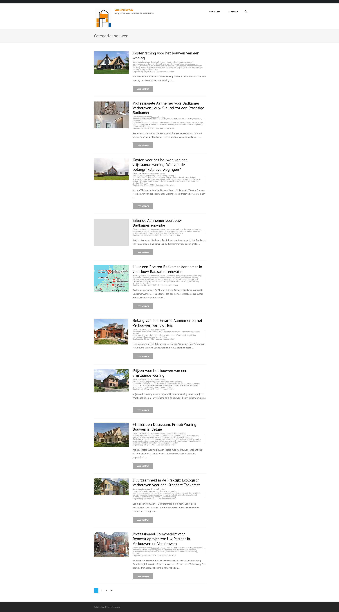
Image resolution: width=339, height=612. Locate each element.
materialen (160, 67)
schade (160, 233)
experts (158, 437)
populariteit (153, 441)
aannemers (137, 383)
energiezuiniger (148, 437)
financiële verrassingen (177, 66)
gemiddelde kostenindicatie (167, 179)
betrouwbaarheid (173, 277)
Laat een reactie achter (165, 71)
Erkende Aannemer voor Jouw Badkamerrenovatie (157, 223)
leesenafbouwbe (158, 62)
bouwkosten (184, 177)
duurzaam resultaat (140, 124)
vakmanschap (169, 233)
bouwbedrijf (172, 119)
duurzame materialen (141, 385)
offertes (159, 279)
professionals (182, 181)
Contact (233, 11)
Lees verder (143, 89)
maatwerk (161, 551)
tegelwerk (175, 281)
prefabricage (195, 441)
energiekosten (156, 385)
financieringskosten (194, 66)
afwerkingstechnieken (168, 64)
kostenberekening (148, 279)
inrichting (136, 67)
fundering (189, 437)
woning (189, 62)
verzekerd (179, 233)
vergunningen (197, 67)
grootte (192, 179)
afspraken (146, 335)
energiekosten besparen (152, 495)
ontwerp (167, 279)
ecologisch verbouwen (172, 493)
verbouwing (137, 120)
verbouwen (137, 283)
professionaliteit (185, 279)
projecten (137, 126)
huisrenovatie (138, 551)
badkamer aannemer (141, 277)
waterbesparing (169, 497)
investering (145, 67)
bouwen (170, 62)
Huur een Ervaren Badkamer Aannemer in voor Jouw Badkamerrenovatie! (167, 269)
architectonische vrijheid (142, 435)
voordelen (174, 443)
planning (199, 124)
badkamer (146, 119)
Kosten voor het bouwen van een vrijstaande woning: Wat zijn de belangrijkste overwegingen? (160, 164)
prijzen (183, 62)
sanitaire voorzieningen (161, 281)
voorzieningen (138, 387)
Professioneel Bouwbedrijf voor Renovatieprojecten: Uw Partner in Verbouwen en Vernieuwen (161, 538)
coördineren (186, 277)
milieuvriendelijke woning (190, 439)
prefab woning (164, 441)
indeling (171, 124)
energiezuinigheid (140, 179)
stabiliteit (144, 443)
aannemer (137, 119)
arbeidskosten (183, 64)
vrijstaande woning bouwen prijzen (159, 387)
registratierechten (184, 67)
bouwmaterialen (146, 66)
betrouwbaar (192, 122)
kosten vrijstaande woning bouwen (146, 181)
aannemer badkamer (150, 231)
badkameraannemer (158, 277)
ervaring (152, 124)
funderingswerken (140, 439)
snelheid (136, 443)
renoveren (197, 119)
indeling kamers (154, 439)
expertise (137, 279)
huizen (176, 433)
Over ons (214, 11)
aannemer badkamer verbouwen (155, 122)
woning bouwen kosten (149, 69)
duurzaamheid (175, 435)
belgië (168, 177)
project (195, 279)
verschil (136, 553)
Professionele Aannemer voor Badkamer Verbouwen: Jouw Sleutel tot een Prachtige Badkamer (168, 107)
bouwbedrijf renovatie (167, 550)
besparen (194, 64)
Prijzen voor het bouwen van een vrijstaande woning (160, 373)
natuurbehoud (147, 497)
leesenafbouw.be (124, 9)
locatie (164, 181)
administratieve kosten (142, 64)
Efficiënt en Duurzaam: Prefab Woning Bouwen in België (164, 427)
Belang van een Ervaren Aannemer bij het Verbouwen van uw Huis (167, 323)
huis (160, 331)
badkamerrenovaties (167, 231)
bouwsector (164, 435)
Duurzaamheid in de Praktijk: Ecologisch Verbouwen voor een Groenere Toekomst (166, 482)
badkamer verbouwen (177, 122)
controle (163, 66)
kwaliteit (136, 233)
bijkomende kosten (175, 383)
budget (157, 66)
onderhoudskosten (140, 441)
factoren (151, 179)
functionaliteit (162, 124)
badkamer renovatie (158, 119)
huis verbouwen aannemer (164, 335)
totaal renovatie (181, 551)
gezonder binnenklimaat (187, 495)
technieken (153, 443)
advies (154, 177)
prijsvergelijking (189, 335)
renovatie (188, 119)
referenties (145, 126)
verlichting (147, 283)
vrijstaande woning (159, 175)
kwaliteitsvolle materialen (185, 124)
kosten (176, 62)
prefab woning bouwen (180, 441)
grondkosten (183, 179)
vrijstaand (156, 381)
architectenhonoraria (159, 383)
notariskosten (171, 67)
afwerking (155, 64)
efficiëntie (137, 437)
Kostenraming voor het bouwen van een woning (166, 55)
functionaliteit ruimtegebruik (173, 437)
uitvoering (184, 281)
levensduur (166, 439)
